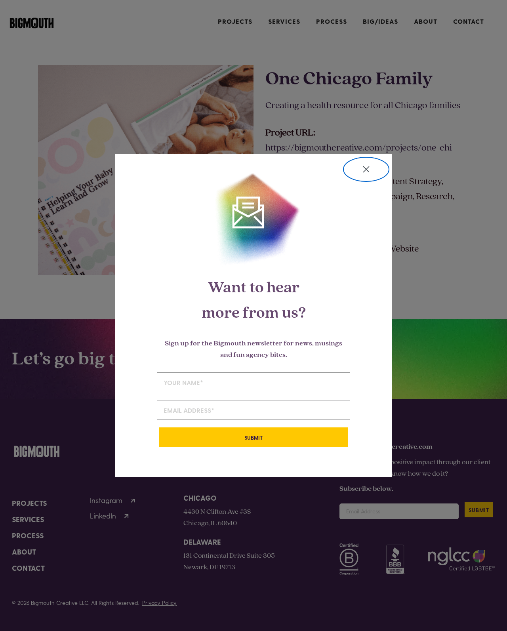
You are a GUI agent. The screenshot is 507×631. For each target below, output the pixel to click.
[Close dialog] (366, 169)
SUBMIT (253, 437)
